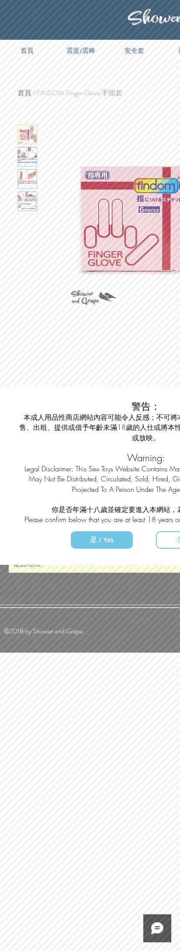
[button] (102, 540)
